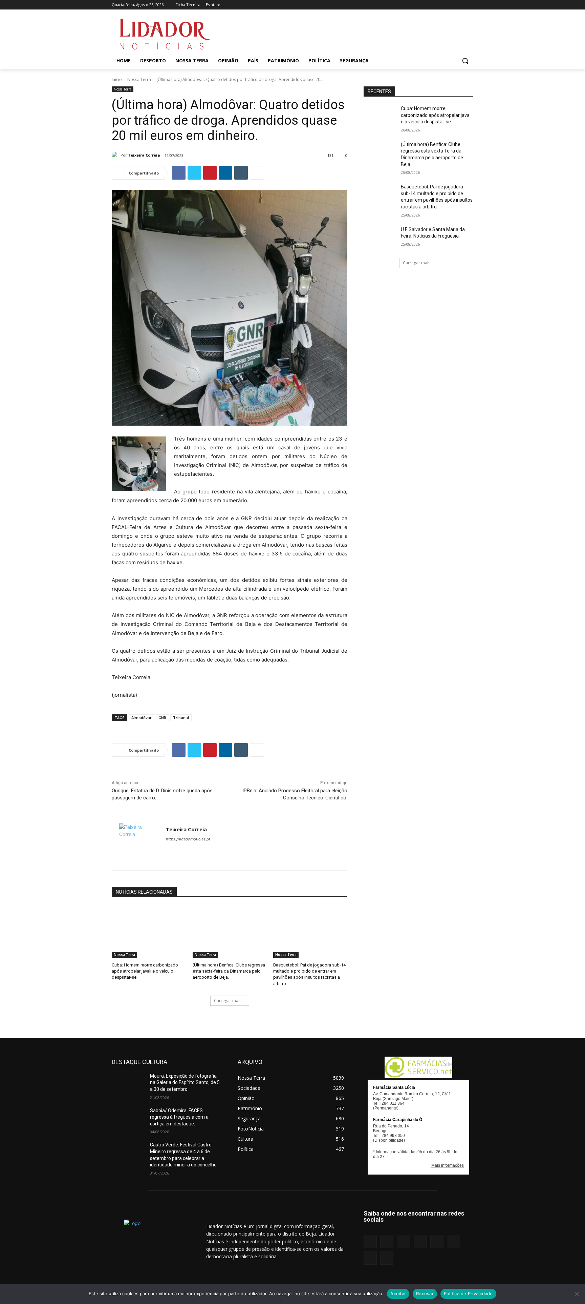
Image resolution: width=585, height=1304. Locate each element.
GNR (162, 717)
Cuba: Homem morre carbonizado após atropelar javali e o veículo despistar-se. (145, 971)
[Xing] (469, 5)
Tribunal (181, 717)
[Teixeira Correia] (116, 155)
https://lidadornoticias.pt (188, 839)
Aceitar (398, 1293)
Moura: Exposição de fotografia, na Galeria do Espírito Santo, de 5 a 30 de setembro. (185, 1082)
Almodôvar (141, 717)
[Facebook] (404, 5)
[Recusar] (576, 1293)
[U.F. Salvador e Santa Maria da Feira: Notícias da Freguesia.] (380, 237)
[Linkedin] (422, 5)
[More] (257, 173)
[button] (465, 61)
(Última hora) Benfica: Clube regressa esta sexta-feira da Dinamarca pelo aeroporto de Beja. (229, 971)
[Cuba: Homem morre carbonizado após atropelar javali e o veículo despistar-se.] (149, 932)
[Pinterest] (441, 5)
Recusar (425, 1293)
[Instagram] (413, 5)
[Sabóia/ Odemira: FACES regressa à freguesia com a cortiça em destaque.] (128, 1118)
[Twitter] (460, 5)
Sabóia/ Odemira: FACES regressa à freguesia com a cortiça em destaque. (179, 1117)
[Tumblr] (451, 5)
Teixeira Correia (144, 155)
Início (117, 79)
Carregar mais (227, 1000)
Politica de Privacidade (468, 1293)
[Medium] (432, 5)
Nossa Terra (139, 79)
